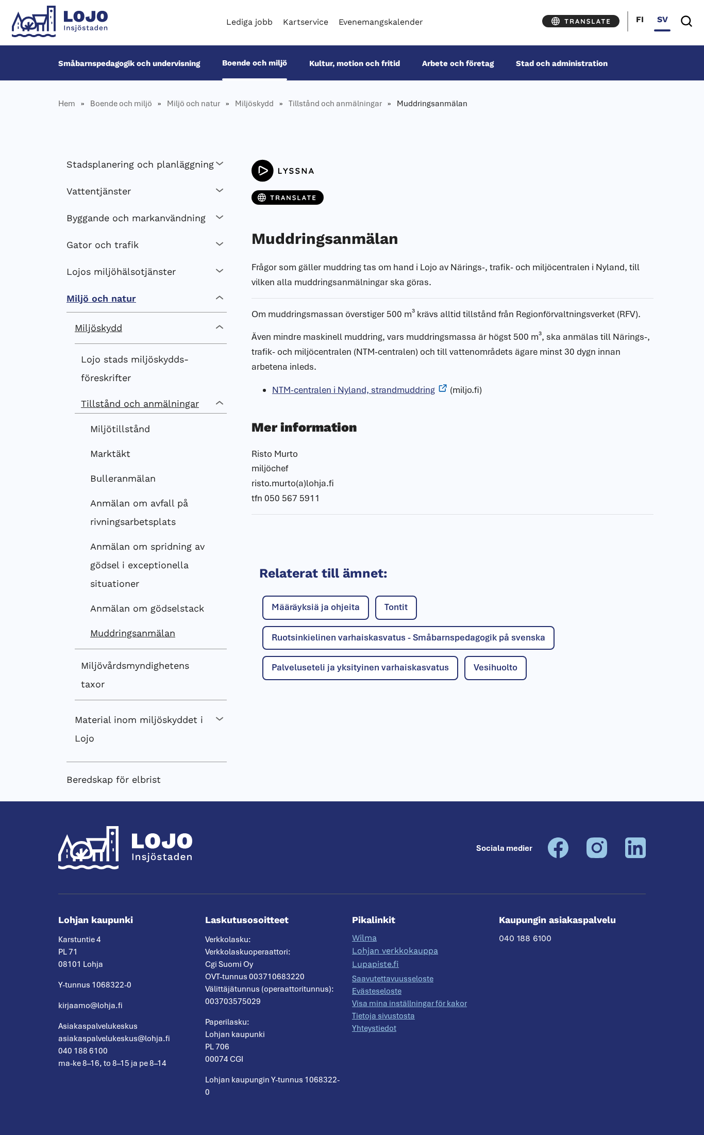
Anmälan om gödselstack (147, 608)
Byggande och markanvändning (136, 217)
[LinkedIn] (635, 855)
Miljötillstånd (120, 428)
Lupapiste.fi (375, 964)
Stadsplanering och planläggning (140, 164)
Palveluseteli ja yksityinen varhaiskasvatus (360, 667)
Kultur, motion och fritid (354, 63)
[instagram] (596, 855)
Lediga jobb (249, 22)
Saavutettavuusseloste (392, 979)
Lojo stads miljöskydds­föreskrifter (135, 368)
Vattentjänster (98, 191)
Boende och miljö (254, 63)
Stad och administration (562, 63)
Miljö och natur (193, 103)
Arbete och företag (458, 63)
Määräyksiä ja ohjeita (316, 607)
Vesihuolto (495, 667)
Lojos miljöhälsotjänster (121, 271)
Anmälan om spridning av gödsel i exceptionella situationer (147, 565)
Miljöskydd (254, 103)
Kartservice (305, 22)
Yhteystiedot (374, 1028)
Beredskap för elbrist (113, 779)
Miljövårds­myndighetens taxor (135, 674)
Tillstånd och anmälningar (335, 103)
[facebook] (558, 855)
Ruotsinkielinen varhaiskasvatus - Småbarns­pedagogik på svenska (408, 637)
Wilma (364, 938)
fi (640, 19)
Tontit (396, 607)
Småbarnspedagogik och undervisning (129, 63)
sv (662, 19)
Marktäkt (110, 453)
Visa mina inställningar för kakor (409, 1003)
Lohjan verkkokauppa (395, 951)
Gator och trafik (102, 244)
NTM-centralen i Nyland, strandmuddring (353, 390)
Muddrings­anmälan (132, 633)
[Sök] (686, 21)
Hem (66, 103)
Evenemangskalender (381, 22)
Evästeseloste (376, 991)
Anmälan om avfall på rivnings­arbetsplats (139, 512)
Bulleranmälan (123, 478)
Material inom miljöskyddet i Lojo (139, 729)
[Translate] (580, 21)
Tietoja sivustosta (383, 1016)
